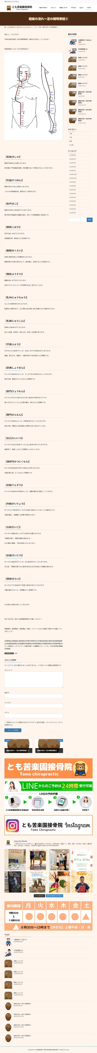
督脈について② (82, 75)
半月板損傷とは (82, 49)
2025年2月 (72, 209)
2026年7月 (72, 159)
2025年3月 (72, 205)
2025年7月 (72, 190)
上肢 (70, 133)
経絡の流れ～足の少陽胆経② (22, 1025)
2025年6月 (72, 193)
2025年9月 (72, 182)
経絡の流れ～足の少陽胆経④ (22, 1003)
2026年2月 (72, 166)
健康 (16, 653)
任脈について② (82, 57)
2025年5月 (72, 197)
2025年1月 (72, 213)
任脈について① (82, 66)
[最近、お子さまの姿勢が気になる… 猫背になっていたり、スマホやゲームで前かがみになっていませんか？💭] (15, 882)
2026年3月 (72, 163)
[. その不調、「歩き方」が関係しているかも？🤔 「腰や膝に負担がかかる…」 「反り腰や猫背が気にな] (37, 859)
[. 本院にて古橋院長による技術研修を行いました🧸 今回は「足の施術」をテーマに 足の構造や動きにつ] (59, 859)
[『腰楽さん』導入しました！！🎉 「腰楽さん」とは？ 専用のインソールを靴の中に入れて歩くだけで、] (37, 882)
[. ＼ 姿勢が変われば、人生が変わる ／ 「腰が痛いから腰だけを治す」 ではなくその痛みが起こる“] (15, 859)
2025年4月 (72, 201)
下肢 (70, 137)
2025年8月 (72, 186)
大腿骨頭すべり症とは (20, 939)
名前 (6, 693)
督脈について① (82, 83)
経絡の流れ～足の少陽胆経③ (22, 1014)
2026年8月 (72, 155)
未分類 (71, 145)
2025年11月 (73, 178)
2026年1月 (72, 170)
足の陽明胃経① (23, 49)
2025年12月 (73, 174)
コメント (8, 670)
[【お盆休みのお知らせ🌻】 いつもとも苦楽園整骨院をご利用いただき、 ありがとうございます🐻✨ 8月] (82, 859)
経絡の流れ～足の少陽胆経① (22, 1035)
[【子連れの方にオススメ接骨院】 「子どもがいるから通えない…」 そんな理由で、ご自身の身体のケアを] (59, 882)
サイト (6, 712)
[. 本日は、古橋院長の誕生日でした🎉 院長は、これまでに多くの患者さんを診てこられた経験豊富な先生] (82, 882)
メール (7, 702)
